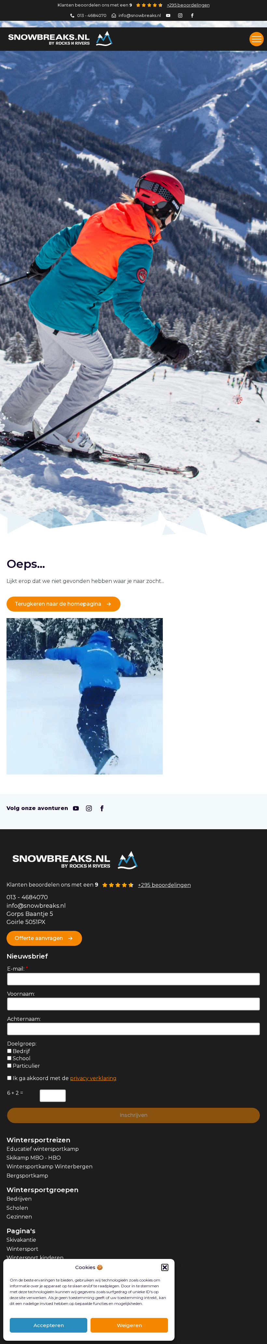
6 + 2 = (15, 1093)
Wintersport (22, 1249)
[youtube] (75, 808)
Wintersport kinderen (35, 1258)
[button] (165, 1267)
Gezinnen (19, 1217)
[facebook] (101, 808)
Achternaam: (24, 1019)
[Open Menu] (256, 39)
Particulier (25, 1066)
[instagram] (88, 808)
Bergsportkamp (27, 1176)
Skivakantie (21, 1240)
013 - (14, 897)
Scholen (17, 1208)
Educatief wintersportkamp (43, 1149)
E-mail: (17, 969)
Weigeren (129, 1325)
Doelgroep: (21, 1044)
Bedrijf (20, 1051)
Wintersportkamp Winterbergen (49, 1166)
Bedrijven (19, 1199)
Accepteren (49, 1325)
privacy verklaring (93, 1078)
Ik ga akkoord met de (64, 1078)
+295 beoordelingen (188, 5)
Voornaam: (21, 994)
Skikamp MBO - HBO (34, 1158)
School (21, 1058)
